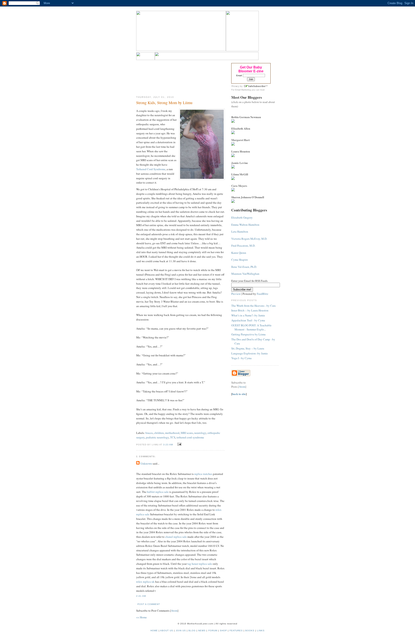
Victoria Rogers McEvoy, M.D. (249, 239)
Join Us (181, 630)
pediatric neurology (157, 437)
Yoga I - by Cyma (241, 358)
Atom (174, 610)
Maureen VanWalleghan (245, 274)
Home (154, 630)
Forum (212, 630)
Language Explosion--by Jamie (249, 353)
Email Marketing (243, 90)
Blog (192, 630)
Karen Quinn (238, 253)
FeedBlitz (262, 294)
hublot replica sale (158, 492)
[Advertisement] (180, 76)
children (159, 433)
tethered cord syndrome (190, 437)
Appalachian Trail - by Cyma (248, 320)
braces (149, 433)
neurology (200, 433)
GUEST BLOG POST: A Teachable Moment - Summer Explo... (251, 327)
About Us (166, 630)
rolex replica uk (145, 582)
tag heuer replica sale (199, 564)
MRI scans (187, 433)
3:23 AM (168, 444)
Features (236, 630)
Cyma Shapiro (239, 260)
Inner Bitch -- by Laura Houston (249, 310)
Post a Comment (148, 604)
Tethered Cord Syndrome (150, 169)
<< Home (141, 617)
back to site (239, 394)
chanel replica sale (176, 537)
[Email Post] (178, 444)
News (202, 630)
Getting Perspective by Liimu (248, 334)
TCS (172, 437)
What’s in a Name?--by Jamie (248, 315)
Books (249, 630)
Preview (236, 294)
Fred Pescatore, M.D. (243, 246)
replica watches (203, 474)
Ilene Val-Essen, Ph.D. (244, 267)
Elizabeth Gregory (242, 217)
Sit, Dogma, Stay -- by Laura (247, 348)
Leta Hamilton (239, 231)
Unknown (146, 463)
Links (261, 630)
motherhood (172, 433)
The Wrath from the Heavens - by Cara (253, 306)
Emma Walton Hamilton (245, 225)
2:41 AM (141, 596)
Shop (223, 630)
